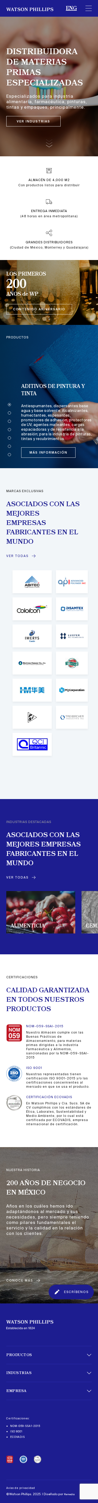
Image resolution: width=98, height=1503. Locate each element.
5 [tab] (9, 438)
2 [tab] (9, 413)
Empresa (16, 1391)
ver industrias (33, 121)
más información (48, 452)
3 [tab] (9, 421)
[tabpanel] (49, 396)
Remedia (69, 1494)
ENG (71, 8)
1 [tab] (9, 404)
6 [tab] (9, 446)
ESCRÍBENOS (76, 1292)
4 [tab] (9, 429)
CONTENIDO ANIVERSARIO (39, 309)
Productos (19, 1355)
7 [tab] (9, 454)
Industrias (19, 1373)
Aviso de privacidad (20, 1488)
